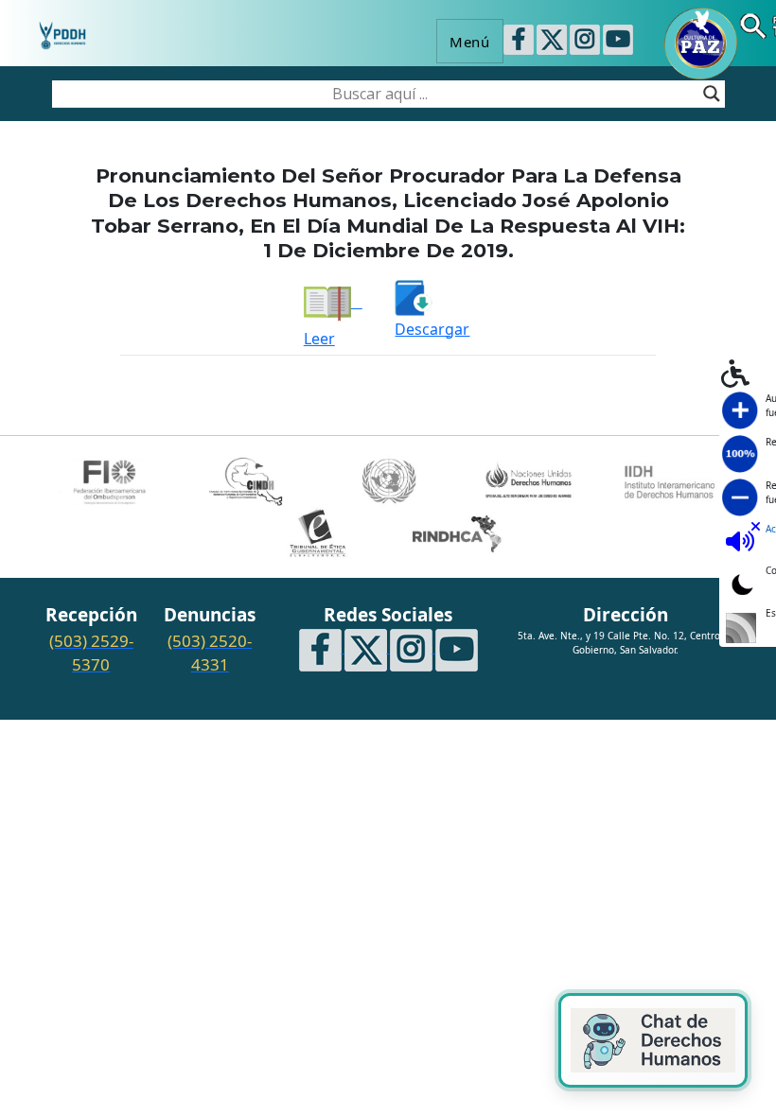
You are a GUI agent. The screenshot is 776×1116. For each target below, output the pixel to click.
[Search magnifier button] (711, 93)
